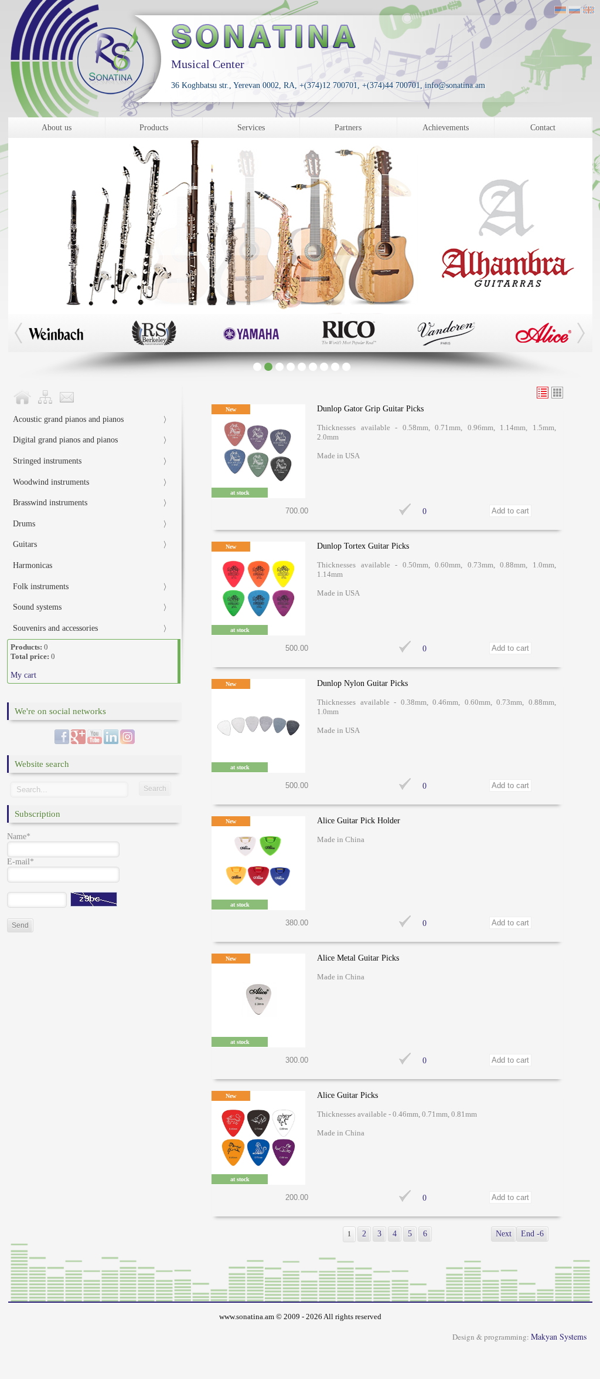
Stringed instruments (47, 461)
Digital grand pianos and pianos (65, 439)
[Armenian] (560, 11)
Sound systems (37, 607)
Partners (348, 127)
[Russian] (574, 11)
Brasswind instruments (50, 502)
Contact (542, 127)
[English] (588, 11)
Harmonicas (32, 565)
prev (538, 292)
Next (504, 1233)
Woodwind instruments (51, 482)
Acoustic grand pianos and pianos (68, 419)
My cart (23, 675)
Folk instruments (41, 586)
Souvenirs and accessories (55, 628)
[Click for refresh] (93, 899)
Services (251, 127)
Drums (24, 523)
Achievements (445, 127)
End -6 (532, 1233)
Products (153, 127)
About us (56, 127)
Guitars (25, 544)
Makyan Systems (559, 1336)
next (570, 292)
